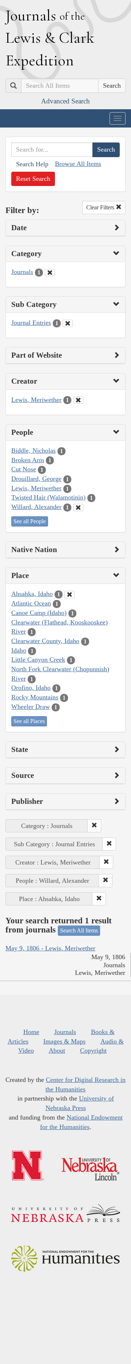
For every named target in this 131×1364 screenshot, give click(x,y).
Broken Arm (27, 460)
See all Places (29, 721)
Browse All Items (78, 163)
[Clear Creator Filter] (78, 400)
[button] (94, 825)
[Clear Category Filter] (50, 272)
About (57, 1050)
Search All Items (79, 930)
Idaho (18, 650)
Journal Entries (31, 322)
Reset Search (33, 178)
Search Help (32, 164)
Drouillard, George (36, 478)
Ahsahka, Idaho (32, 593)
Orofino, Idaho (31, 687)
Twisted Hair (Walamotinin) (48, 497)
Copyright (93, 1050)
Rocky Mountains (34, 697)
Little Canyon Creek (38, 659)
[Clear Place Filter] (69, 594)
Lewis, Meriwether (36, 399)
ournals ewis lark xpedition (49, 37)
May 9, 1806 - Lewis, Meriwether (50, 948)
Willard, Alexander (36, 506)
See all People (29, 521)
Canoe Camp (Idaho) (39, 612)
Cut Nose (23, 469)
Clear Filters (101, 207)
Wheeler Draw (30, 706)
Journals (22, 272)
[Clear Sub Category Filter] (68, 323)
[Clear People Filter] (78, 507)
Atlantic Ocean (31, 603)
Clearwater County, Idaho (45, 641)
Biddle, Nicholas (33, 450)
